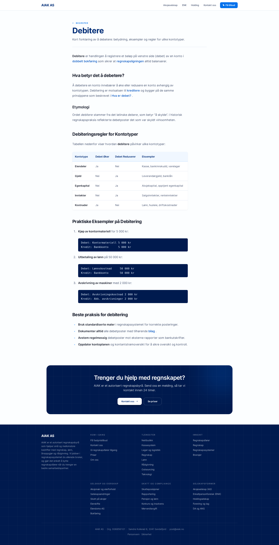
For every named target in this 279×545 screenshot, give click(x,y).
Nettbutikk (147, 440)
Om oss (94, 459)
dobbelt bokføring (84, 61)
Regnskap (147, 454)
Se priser (153, 401)
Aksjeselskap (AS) (202, 489)
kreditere (133, 90)
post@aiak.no (177, 529)
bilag (151, 331)
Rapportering (148, 494)
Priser (93, 454)
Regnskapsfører (201, 440)
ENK (184, 5)
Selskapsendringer (100, 494)
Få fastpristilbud (99, 440)
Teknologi (147, 474)
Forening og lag (201, 503)
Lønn (144, 459)
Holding (195, 5)
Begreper (82, 23)
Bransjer (197, 454)
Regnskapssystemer (203, 450)
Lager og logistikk (151, 450)
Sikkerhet (146, 534)
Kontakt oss (210, 5)
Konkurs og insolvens (153, 503)
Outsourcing (148, 469)
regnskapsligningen (130, 61)
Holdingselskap (201, 498)
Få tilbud (230, 5)
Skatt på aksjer (98, 498)
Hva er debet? (121, 95)
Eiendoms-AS (97, 508)
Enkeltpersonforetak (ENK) (207, 494)
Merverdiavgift (149, 508)
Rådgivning (148, 464)
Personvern (134, 534)
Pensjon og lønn (150, 498)
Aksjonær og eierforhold (103, 489)
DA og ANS (199, 508)
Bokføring (95, 513)
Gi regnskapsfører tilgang (103, 450)
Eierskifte (95, 503)
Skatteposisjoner (150, 489)
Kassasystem (148, 445)
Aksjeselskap (170, 5)
